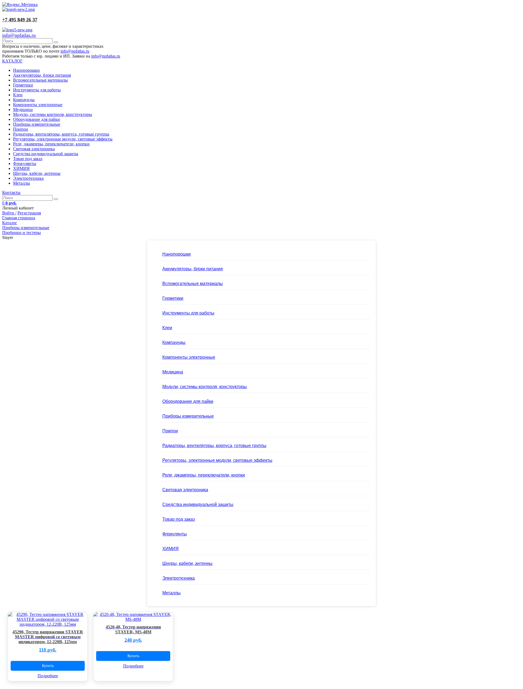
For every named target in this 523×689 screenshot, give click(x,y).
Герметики (23, 85)
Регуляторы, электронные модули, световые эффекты (62, 139)
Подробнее (48, 675)
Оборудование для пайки (36, 119)
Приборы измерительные (36, 124)
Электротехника (28, 178)
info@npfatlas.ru (19, 35)
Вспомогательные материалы (40, 80)
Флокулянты (24, 163)
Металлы (21, 183)
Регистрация (29, 213)
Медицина (23, 109)
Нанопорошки (26, 70)
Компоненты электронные (37, 104)
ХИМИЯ (21, 168)
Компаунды (24, 99)
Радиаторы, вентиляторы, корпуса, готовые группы (61, 134)
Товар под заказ (27, 158)
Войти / (9, 213)
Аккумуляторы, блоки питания (42, 75)
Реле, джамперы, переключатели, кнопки (51, 144)
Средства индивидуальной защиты (45, 153)
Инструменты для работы (37, 90)
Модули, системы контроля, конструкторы (52, 114)
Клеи (18, 94)
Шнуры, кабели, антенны (36, 173)
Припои (20, 129)
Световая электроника (34, 148)
